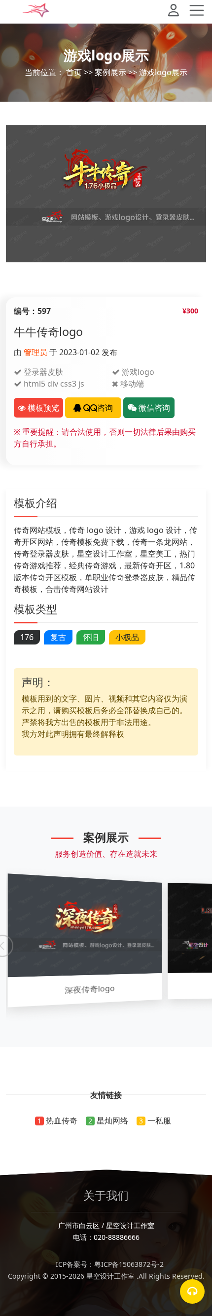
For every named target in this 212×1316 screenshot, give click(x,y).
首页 (74, 72)
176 (27, 637)
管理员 (35, 352)
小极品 (127, 637)
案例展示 (110, 72)
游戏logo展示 (163, 72)
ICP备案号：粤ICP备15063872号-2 (106, 1264)
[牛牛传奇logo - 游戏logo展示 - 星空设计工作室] (36, 10)
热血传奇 (61, 1120)
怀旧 (91, 637)
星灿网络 (112, 1120)
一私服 (159, 1120)
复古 (58, 637)
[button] (177, 11)
